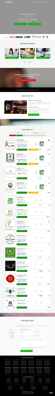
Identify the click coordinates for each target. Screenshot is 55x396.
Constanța (30, 89)
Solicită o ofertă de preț (22, 149)
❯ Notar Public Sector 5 (8, 364)
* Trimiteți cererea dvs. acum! (26, 350)
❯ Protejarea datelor (45, 388)
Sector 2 (31, 135)
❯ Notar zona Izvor (39, 370)
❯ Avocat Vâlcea (48, 381)
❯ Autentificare (22, 387)
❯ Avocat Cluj (16, 382)
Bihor (23, 90)
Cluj (26, 89)
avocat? (33, 122)
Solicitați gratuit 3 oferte (33, 114)
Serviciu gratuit (38, 2)
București (16, 89)
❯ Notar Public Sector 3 (8, 362)
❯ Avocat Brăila (16, 378)
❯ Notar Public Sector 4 (8, 363)
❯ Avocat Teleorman (47, 379)
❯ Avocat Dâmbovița (24, 379)
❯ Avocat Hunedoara (32, 378)
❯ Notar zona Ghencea (47, 370)
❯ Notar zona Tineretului (31, 372)
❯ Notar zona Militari (47, 372)
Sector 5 (41, 135)
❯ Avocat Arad (8, 379)
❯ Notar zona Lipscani (39, 371)
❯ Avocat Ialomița (32, 379)
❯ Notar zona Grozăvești (47, 371)
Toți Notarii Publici (19, 135)
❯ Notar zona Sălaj (39, 372)
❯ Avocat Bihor (8, 381)
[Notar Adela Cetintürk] (10, 292)
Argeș (19, 90)
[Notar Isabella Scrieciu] (10, 225)
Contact (42, 2)
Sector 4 (38, 135)
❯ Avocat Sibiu (40, 382)
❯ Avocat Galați (24, 380)
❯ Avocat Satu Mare (39, 381)
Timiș (39, 89)
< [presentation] (25, 62)
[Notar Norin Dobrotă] (10, 239)
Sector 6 (44, 135)
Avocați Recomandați (13, 135)
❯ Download (21, 388)
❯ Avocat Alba (8, 378)
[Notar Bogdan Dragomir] (10, 158)
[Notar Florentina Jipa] (10, 304)
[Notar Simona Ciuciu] (10, 252)
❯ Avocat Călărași (16, 381)
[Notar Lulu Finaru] (10, 172)
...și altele (36, 90)
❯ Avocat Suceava (47, 378)
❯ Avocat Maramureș (32, 381)
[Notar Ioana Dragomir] (10, 266)
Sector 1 (28, 135)
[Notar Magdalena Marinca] (10, 279)
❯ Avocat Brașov (16, 379)
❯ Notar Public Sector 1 (16, 361)
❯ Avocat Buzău (16, 380)
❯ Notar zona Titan (23, 370)
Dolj (33, 89)
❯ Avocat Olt (40, 379)
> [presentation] (30, 62)
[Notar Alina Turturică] (10, 201)
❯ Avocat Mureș (32, 382)
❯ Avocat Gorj (24, 382)
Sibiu (34, 90)
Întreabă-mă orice (34, 149)
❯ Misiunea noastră (9, 388)
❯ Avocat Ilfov (32, 380)
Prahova (32, 90)
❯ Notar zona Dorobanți (8, 370)
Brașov (23, 89)
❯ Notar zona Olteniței (31, 370)
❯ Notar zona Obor (15, 370)
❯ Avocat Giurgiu (24, 381)
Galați (27, 90)
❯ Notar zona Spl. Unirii (31, 371)
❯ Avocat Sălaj (40, 380)
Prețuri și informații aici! (22, 244)
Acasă (33, 2)
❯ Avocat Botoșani (8, 382)
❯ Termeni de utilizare (45, 387)
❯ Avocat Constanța (24, 378)
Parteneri (47, 2)
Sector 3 (35, 135)
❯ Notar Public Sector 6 (8, 365)
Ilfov (20, 89)
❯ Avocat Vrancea (47, 382)
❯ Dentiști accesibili (33, 388)
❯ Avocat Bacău (8, 380)
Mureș (30, 90)
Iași (36, 89)
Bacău (21, 90)
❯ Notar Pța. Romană (8, 372)
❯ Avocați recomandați (33, 387)
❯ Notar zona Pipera (15, 372)
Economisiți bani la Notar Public (27, 80)
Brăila (25, 90)
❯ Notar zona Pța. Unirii (24, 372)
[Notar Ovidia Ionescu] (10, 213)
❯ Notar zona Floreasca (8, 371)
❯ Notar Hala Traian (23, 371)
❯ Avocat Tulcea (48, 380)
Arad (17, 90)
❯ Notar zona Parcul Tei (16, 371)
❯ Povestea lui (10, 387)
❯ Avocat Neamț (40, 378)
